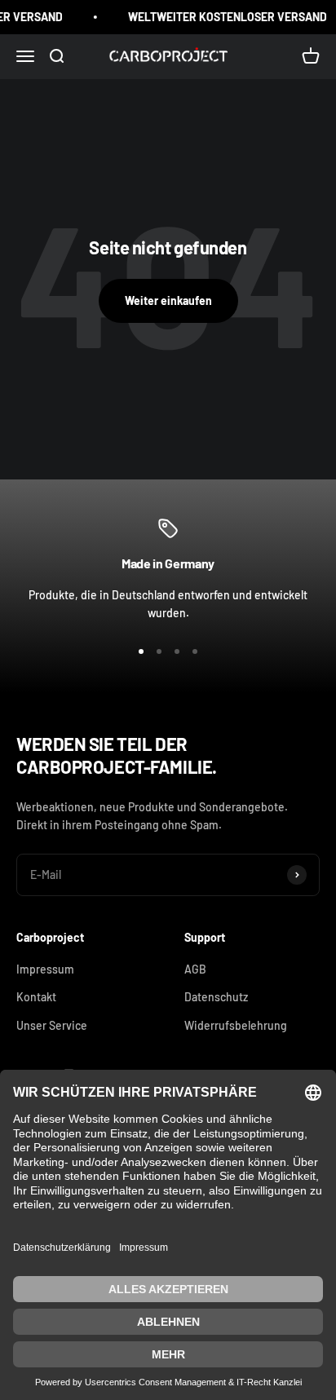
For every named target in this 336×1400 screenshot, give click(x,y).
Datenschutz (216, 997)
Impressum (45, 969)
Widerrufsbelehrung (235, 1025)
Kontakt (36, 997)
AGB (195, 969)
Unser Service (51, 1025)
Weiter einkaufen (168, 300)
